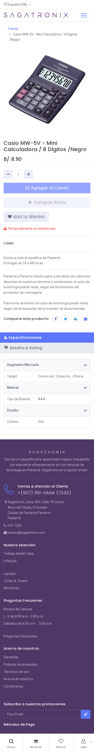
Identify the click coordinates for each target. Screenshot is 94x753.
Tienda (12, 29)
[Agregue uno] (28, 174)
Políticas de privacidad (20, 664)
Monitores (11, 588)
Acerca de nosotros (18, 679)
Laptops (10, 574)
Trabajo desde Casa (19, 553)
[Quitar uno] (8, 174)
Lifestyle (10, 561)
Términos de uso (16, 672)
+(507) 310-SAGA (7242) (44, 493)
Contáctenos (13, 686)
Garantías (11, 657)
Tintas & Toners (15, 581)
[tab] (47, 337)
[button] (17, 4)
